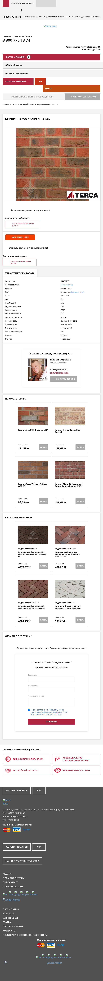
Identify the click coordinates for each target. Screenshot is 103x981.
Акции (7, 873)
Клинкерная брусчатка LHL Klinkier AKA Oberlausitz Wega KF (32, 554)
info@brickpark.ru (19, 816)
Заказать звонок (65, 379)
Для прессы (51, 17)
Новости (41, 17)
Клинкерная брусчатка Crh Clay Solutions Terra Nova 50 (31, 607)
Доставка (85, 17)
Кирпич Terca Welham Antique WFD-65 (32, 485)
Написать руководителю (17, 73)
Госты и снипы (73, 17)
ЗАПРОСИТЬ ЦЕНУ (20, 237)
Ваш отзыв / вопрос (36, 696)
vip (40, 81)
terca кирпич (67, 284)
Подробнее (33, 422)
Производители (14, 878)
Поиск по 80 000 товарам (83, 96)
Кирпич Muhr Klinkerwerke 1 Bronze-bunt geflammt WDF (68, 485)
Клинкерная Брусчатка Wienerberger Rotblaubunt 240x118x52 (67, 554)
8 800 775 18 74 (12, 16)
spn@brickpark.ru (59, 372)
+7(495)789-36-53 (16, 813)
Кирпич (14, 104)
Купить (43, 447)
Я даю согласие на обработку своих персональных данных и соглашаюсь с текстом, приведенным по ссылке (49, 712)
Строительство (13, 886)
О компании (29, 17)
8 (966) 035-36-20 (58, 369)
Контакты (95, 17)
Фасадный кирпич (27, 104)
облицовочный (77, 292)
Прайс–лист (11, 882)
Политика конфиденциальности (25, 935)
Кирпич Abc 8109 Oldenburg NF (33, 430)
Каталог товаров (17, 790)
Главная (6, 104)
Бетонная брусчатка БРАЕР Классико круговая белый (68, 607)
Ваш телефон (33, 685)
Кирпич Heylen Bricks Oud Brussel (67, 431)
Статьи (61, 17)
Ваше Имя (32, 675)
